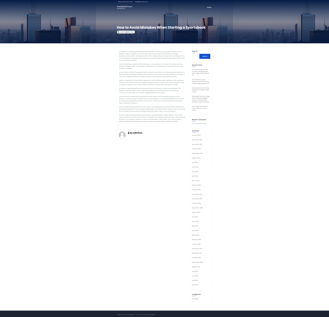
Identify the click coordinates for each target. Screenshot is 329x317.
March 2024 (195, 180)
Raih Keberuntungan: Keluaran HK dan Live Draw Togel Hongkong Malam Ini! (200, 81)
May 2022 (195, 280)
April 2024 (195, 176)
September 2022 (197, 262)
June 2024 (195, 167)
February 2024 (196, 185)
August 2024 (196, 158)
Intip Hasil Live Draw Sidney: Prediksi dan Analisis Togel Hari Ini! (200, 90)
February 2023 (196, 239)
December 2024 (197, 140)
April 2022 (195, 285)
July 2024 (195, 162)
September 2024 (197, 153)
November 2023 (197, 199)
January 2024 (196, 190)
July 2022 (195, 271)
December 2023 (197, 194)
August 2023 (196, 212)
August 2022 (196, 267)
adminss (137, 132)
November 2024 (197, 144)
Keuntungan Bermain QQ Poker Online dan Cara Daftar (200, 108)
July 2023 (195, 217)
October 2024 (196, 149)
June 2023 (195, 221)
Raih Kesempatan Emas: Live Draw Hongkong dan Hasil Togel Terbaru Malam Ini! (200, 72)
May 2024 (195, 171)
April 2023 (195, 230)
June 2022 (195, 276)
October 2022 (196, 258)
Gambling (123, 32)
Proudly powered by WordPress (126, 314)
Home (209, 7)
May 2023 (195, 226)
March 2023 (195, 235)
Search (194, 51)
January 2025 (196, 135)
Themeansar (151, 314)
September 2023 (197, 208)
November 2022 (197, 253)
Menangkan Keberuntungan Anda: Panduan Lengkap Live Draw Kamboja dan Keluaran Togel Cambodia (201, 99)
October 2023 (196, 203)
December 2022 (197, 248)
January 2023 (196, 244)
